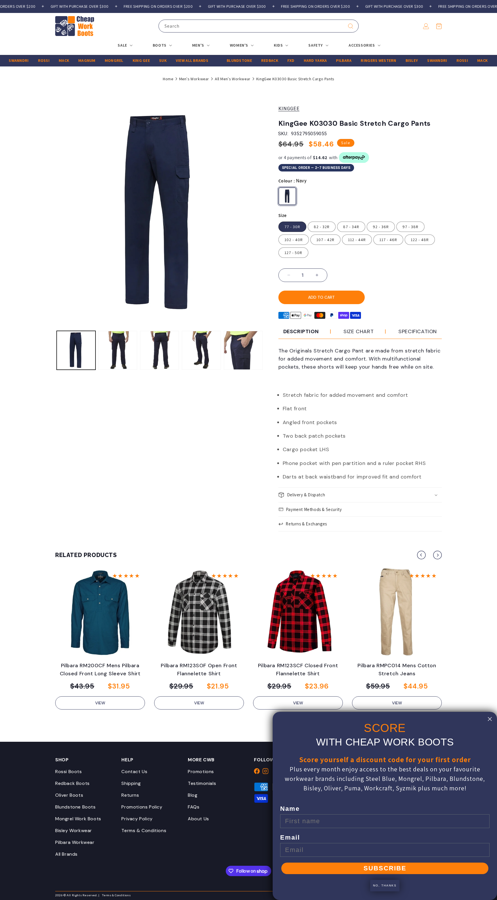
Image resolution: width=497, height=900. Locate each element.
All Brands (66, 854)
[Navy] (287, 196)
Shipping (131, 783)
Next (437, 555)
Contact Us (134, 772)
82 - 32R (322, 226)
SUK (150, 60)
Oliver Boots (69, 795)
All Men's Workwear (233, 78)
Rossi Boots (68, 772)
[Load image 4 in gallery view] (201, 350)
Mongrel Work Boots (78, 819)
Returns (130, 795)
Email (290, 837)
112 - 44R (357, 239)
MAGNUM (74, 60)
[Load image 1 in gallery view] (76, 350)
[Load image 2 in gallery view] (117, 350)
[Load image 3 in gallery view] (159, 350)
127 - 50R (293, 252)
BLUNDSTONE (227, 60)
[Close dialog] (489, 719)
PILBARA (331, 60)
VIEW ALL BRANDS (179, 60)
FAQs (193, 807)
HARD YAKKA (303, 60)
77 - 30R (292, 226)
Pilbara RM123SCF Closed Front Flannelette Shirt (298, 669)
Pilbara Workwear (75, 842)
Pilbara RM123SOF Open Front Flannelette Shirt (199, 669)
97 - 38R (410, 226)
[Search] (350, 26)
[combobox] (258, 26)
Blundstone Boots (75, 807)
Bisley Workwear (73, 830)
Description (301, 331)
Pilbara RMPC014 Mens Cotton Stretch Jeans (397, 669)
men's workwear (194, 78)
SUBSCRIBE (385, 868)
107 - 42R (325, 239)
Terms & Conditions (143, 830)
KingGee (288, 108)
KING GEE (128, 60)
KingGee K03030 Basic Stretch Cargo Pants (295, 78)
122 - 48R (420, 239)
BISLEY (399, 60)
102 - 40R (293, 239)
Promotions (201, 772)
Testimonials (202, 783)
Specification (417, 331)
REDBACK (257, 60)
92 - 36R (381, 226)
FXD (278, 60)
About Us (198, 819)
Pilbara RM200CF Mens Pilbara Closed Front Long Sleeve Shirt (100, 669)
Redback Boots (72, 783)
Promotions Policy (141, 807)
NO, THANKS (385, 885)
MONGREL (101, 60)
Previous (421, 555)
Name (290, 808)
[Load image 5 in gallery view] (243, 350)
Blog (192, 795)
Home (168, 78)
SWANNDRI (425, 60)
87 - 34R (351, 226)
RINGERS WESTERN (366, 60)
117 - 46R (388, 239)
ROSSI (31, 60)
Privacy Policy (136, 819)
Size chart (358, 331)
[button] (439, 26)
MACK (51, 60)
